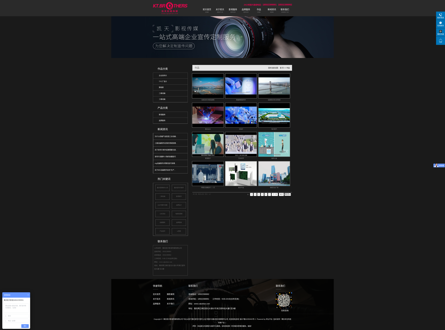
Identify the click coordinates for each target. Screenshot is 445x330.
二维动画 (162, 93)
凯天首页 (156, 294)
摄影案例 (170, 294)
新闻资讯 (170, 299)
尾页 (281, 194)
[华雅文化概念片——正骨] (208, 173)
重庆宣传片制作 (179, 188)
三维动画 (162, 99)
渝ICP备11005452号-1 (248, 319)
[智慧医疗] (208, 144)
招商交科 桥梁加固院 (208, 100)
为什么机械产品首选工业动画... (166, 136)
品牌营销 (179, 222)
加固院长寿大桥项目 (274, 100)
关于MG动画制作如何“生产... (165, 170)
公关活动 (162, 214)
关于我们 (170, 304)
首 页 (282, 68)
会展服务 (162, 222)
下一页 (275, 194)
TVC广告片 (163, 81)
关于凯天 (156, 299)
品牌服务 (162, 120)
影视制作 (179, 196)
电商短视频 (178, 214)
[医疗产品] (241, 173)
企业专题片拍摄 (162, 205)
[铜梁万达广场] (274, 173)
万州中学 (241, 158)
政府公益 (274, 158)
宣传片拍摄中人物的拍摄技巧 (165, 156)
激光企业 (208, 129)
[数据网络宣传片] (241, 86)
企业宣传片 (163, 75)
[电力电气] (274, 115)
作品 (288, 68)
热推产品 (221, 323)
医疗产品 (241, 187)
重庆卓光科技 (286, 319)
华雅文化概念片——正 (208, 187)
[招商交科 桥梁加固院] (208, 86)
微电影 (161, 87)
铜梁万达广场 (274, 187)
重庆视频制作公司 (162, 188)
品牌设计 (179, 205)
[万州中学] (241, 144)
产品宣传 (162, 231)
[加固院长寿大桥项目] (274, 86)
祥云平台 (269, 319)
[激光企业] (208, 115)
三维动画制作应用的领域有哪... (166, 143)
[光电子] (241, 115)
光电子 (241, 129)
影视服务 (162, 114)
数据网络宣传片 (241, 100)
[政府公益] (274, 144)
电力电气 (274, 129)
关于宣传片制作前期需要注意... (166, 150)
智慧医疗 (208, 158)
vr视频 (179, 231)
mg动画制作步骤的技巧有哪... (165, 163)
